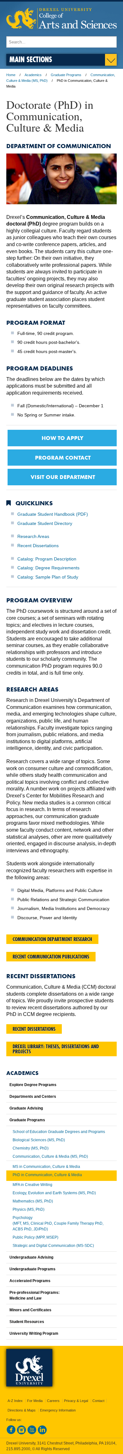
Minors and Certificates (30, 1310)
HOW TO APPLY (63, 438)
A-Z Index (15, 1401)
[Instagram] (21, 1433)
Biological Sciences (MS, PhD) (39, 1140)
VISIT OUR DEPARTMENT (63, 477)
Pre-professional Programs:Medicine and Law (34, 1295)
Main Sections (30, 59)
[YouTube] (32, 1433)
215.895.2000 (18, 1449)
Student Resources (26, 1322)
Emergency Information (58, 1410)
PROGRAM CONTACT (63, 457)
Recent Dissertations (38, 545)
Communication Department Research (52, 939)
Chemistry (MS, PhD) (31, 1148)
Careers (53, 1401)
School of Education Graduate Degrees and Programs (59, 1132)
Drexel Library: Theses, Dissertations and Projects (56, 1049)
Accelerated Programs (29, 1281)
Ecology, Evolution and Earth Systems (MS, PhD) (54, 1193)
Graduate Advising (26, 1108)
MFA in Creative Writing (32, 1184)
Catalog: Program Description (46, 558)
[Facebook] (11, 1433)
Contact (98, 1401)
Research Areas (33, 536)
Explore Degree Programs (32, 1085)
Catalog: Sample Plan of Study (47, 577)
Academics (33, 75)
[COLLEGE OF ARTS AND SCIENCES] (61, 33)
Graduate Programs (66, 75)
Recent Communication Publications (51, 956)
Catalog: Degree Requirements (48, 567)
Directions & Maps (22, 1410)
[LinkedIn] (42, 1433)
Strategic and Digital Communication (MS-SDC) (53, 1245)
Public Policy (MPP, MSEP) (35, 1237)
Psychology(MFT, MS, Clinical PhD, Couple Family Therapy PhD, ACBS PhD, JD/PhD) (58, 1223)
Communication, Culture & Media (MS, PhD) (50, 1156)
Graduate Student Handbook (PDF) (52, 514)
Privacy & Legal (76, 1401)
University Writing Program (33, 1333)
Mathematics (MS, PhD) (33, 1201)
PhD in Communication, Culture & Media (47, 1175)
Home (10, 75)
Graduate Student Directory (44, 523)
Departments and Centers (32, 1096)
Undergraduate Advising (31, 1257)
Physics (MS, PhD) (28, 1209)
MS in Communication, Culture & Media (46, 1166)
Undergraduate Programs (32, 1269)
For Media (35, 1401)
